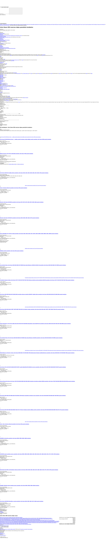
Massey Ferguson (97, 24)
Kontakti (7, 525)
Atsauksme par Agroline (24, 529)
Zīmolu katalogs (30, 529)
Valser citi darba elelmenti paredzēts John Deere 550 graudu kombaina (13, 187)
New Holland (102, 24)
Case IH (84, 24)
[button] (53, 19)
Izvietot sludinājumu (3, 510)
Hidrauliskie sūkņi (49, 24)
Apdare (19, 24)
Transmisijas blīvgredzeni (43, 24)
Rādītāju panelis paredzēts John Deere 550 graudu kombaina (11, 250)
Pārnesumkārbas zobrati (11, 24)
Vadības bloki (37, 24)
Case (81, 24)
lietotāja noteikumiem (20, 164)
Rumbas (53, 24)
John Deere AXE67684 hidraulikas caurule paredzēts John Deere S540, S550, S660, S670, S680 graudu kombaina (21, 501)
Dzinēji (16, 24)
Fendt (92, 24)
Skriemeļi (21, 24)
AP (80, 24)
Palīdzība (4, 525)
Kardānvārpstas (68, 24)
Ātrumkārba (24, 24)
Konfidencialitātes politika (11, 529)
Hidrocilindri (28, 24)
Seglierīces (60, 24)
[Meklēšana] (15, 11)
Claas (86, 24)
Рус (1, 527)
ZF (104, 24)
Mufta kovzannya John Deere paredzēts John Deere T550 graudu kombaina (11, 517)
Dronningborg (89, 24)
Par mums (1, 525)
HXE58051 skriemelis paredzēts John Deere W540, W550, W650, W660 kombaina (15, 438)
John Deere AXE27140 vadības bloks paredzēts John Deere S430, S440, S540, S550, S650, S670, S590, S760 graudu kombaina (24, 172)
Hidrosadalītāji (32, 24)
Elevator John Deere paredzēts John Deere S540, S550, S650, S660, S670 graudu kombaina (14, 523)
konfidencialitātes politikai (12, 164)
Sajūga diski (64, 24)
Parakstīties (2, 163)
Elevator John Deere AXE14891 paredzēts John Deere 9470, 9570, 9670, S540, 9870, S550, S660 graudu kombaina (21, 202)
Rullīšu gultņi (57, 24)
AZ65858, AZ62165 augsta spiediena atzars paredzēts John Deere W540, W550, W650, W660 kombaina (19, 485)
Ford (94, 24)
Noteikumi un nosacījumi (3, 529)
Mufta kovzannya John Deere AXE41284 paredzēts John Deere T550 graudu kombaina (16, 153)
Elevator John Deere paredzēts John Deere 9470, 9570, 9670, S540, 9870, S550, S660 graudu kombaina (15, 524)
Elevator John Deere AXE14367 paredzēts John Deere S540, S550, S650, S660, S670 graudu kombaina (19, 217)
